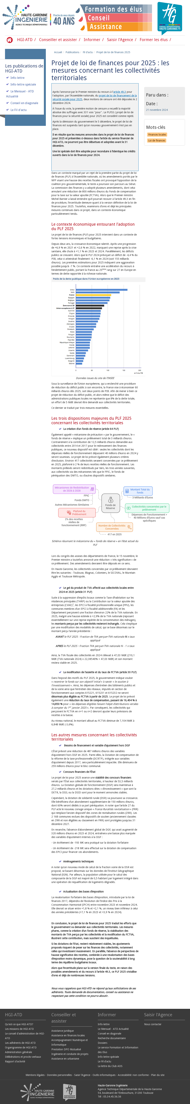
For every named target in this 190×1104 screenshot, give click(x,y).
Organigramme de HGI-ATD (21, 1047)
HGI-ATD (24, 39)
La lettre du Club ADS (110, 1066)
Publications (72, 52)
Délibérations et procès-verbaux (23, 1056)
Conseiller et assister (58, 39)
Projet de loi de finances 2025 (113, 52)
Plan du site (157, 1075)
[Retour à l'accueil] (17, 18)
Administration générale (18, 1052)
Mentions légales (35, 1075)
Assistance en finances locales (68, 1035)
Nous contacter (152, 1024)
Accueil (58, 52)
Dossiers (102, 1042)
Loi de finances (156, 140)
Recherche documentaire (112, 1038)
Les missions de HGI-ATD (19, 1028)
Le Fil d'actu (19, 110)
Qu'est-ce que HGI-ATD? (19, 1024)
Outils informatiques (104, 1075)
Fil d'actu (88, 52)
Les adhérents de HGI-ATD (20, 1042)
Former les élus (154, 39)
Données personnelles (59, 1075)
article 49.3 (119, 91)
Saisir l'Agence (120, 39)
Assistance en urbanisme (65, 1058)
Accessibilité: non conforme (133, 1075)
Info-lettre (17, 78)
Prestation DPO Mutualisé (66, 1049)
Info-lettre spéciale (23, 84)
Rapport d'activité (15, 1061)
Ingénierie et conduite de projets (69, 1054)
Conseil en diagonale (24, 103)
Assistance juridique (62, 1030)
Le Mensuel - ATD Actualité (113, 1028)
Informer (92, 39)
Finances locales (157, 134)
